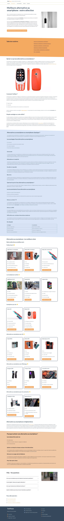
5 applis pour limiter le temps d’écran (31, 512)
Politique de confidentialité (46, 516)
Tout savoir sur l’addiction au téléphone (14, 502)
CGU (43, 512)
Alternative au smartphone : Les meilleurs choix (41, 45)
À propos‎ (28, 3)
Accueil (43, 508)
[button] (15, 3)
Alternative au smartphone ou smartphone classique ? (42, 43)
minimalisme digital (33, 451)
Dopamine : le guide (11, 516)
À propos (43, 510)
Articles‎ (24, 3)
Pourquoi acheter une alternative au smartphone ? (42, 49)
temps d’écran (40, 123)
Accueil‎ (8, 3)
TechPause (10, 508)
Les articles (10, 514)
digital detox (31, 424)
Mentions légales (45, 514)
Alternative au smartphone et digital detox (40, 47)
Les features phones (28, 510)
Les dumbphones (28, 508)
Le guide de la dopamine (11, 500)
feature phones (24, 110)
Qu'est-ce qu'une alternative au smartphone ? (41, 41)
